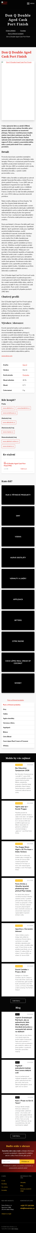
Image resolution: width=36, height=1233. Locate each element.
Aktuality (23, 1182)
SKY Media (14, 1229)
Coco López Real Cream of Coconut (15, 741)
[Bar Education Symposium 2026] (8, 767)
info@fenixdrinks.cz (27, 1208)
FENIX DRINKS (10, 31)
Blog (21, 1185)
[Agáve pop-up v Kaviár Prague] (8, 806)
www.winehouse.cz (9, 413)
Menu (32, 3)
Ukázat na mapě (6, 1214)
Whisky (5, 746)
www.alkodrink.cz (9, 422)
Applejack (6, 727)
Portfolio (23, 31)
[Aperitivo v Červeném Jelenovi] (8, 928)
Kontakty (4, 1190)
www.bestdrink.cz (23, 408)
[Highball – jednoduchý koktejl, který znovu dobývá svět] (8, 1065)
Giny (4, 709)
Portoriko (26, 375)
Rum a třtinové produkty (16, 33)
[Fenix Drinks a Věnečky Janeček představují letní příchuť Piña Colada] (8, 883)
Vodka (5, 714)
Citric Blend (7, 736)
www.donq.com (7, 356)
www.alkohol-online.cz (10, 441)
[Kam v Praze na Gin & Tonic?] (8, 1100)
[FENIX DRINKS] (5, 3)
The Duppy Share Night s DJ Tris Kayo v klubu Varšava (24, 849)
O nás (3, 1180)
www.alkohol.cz (8, 408)
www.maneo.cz (8, 432)
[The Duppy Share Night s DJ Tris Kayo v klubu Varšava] (8, 846)
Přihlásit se (25, 1161)
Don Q (25, 365)
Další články (16, 1001)
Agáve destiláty (8, 718)
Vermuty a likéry (8, 723)
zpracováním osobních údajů (18, 1168)
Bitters (5, 732)
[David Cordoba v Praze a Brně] (8, 969)
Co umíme (5, 1187)
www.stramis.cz (8, 446)
